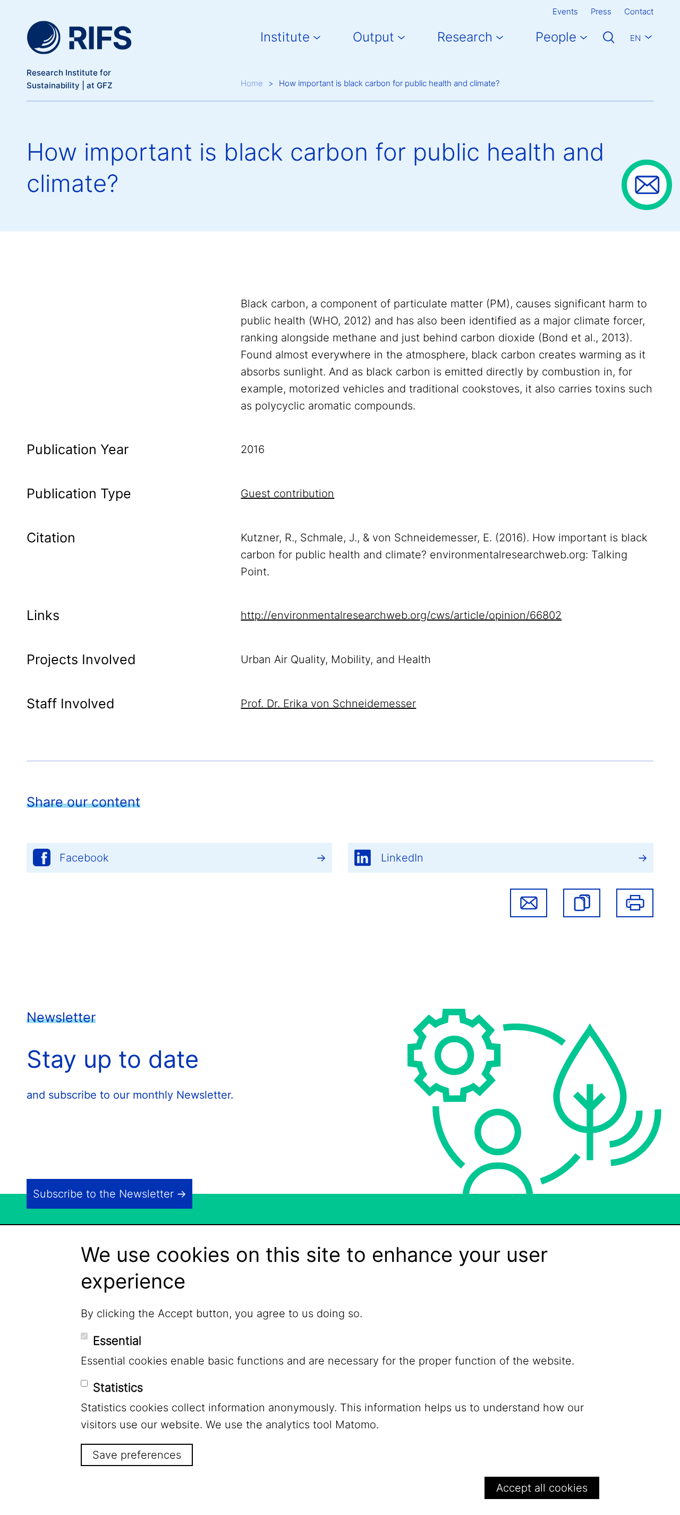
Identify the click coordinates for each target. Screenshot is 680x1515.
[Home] (79, 37)
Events (565, 11)
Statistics (118, 1387)
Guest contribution (287, 493)
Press (601, 11)
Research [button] (464, 37)
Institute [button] (285, 37)
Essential (117, 1340)
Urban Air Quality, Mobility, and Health (336, 659)
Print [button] (634, 903)
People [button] (556, 37)
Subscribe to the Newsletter (103, 1193)
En (635, 38)
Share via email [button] (528, 903)
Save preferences (136, 1455)
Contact (638, 11)
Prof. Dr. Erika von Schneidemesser (328, 703)
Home (252, 83)
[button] (581, 903)
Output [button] (373, 37)
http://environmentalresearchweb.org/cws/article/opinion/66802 (401, 615)
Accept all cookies (542, 1487)
